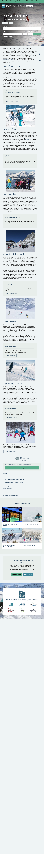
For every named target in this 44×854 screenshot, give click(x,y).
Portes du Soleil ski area (9, 138)
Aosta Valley (32, 200)
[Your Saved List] (42, 4)
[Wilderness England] (11, 610)
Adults (24, 31)
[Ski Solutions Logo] (11, 604)
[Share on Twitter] (40, 51)
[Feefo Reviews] (29, 6)
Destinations (4, 22)
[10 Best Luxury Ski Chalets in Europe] (12, 514)
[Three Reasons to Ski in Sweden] (32, 535)
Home (3, 13)
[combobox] (25, 34)
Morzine (27, 139)
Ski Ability (11, 22)
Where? (5, 26)
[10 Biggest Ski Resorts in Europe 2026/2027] (12, 535)
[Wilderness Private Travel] (33, 610)
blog (6, 13)
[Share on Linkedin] (40, 57)
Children (30, 31)
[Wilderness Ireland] (22, 610)
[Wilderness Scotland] (33, 604)
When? (4, 31)
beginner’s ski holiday (8, 59)
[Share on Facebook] (40, 54)
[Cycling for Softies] (22, 604)
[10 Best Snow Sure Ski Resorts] (32, 514)
